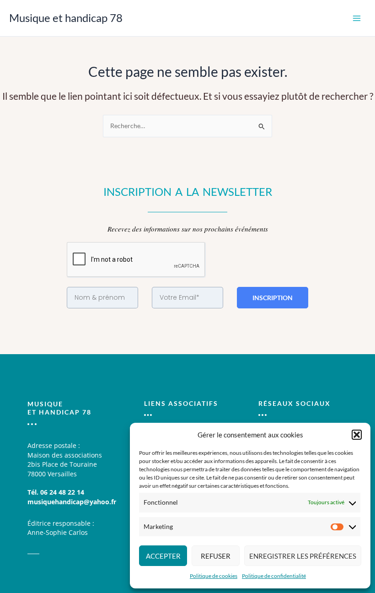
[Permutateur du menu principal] (357, 18)
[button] (356, 434)
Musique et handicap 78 (66, 17)
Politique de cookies (213, 575)
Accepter (163, 556)
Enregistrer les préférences (302, 556)
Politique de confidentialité (274, 575)
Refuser (215, 556)
